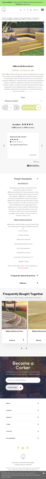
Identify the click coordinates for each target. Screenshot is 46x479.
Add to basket (29, 107)
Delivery (9, 410)
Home (4, 18)
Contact (9, 431)
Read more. (30, 91)
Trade (8, 424)
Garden (9, 18)
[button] (4, 145)
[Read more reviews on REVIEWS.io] (33, 166)
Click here (19, 4)
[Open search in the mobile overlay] (21, 11)
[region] (23, 146)
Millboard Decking (14, 19)
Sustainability (10, 438)
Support (9, 417)
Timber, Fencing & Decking (22, 18)
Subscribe (12, 387)
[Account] (30, 10)
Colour (23, 97)
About (8, 403)
